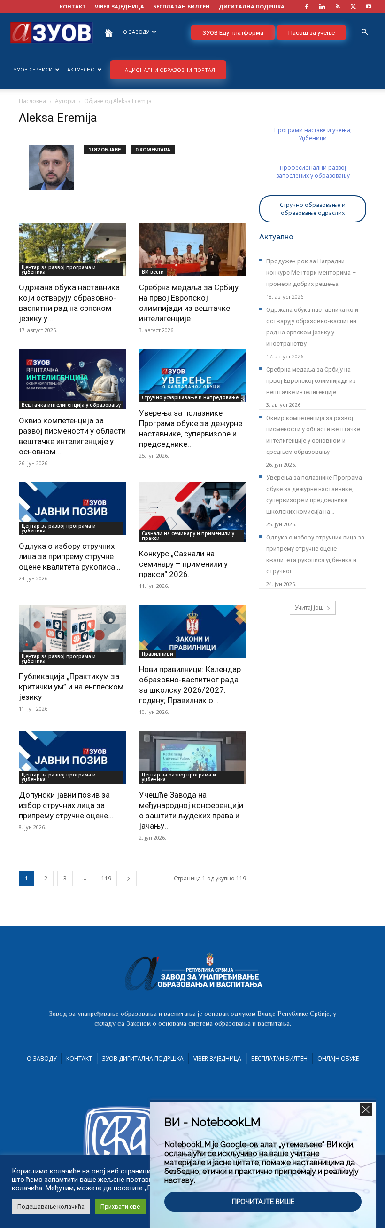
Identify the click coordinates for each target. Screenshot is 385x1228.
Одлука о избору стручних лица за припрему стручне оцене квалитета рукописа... (70, 556)
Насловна (32, 101)
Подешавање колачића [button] (51, 1206)
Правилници (157, 653)
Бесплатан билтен (279, 1058)
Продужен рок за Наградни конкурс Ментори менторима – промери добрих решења (311, 272)
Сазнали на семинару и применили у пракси (188, 535)
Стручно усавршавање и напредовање (190, 397)
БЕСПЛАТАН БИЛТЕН (181, 6)
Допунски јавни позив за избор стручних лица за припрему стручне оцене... (66, 805)
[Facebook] (307, 6)
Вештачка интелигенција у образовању (71, 405)
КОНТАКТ (73, 6)
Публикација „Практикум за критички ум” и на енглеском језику (71, 687)
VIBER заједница (119, 6)
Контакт (79, 1058)
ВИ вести (153, 272)
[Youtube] (369, 6)
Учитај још (309, 607)
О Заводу (41, 1058)
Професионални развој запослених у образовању (313, 172)
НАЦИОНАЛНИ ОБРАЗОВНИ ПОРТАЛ (168, 69)
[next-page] (129, 878)
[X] (353, 6)
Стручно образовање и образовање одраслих (313, 209)
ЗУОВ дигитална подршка (143, 1058)
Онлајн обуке (338, 1058)
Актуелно (81, 69)
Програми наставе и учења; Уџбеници (313, 134)
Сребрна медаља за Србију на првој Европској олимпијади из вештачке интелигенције (311, 381)
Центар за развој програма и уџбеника (59, 269)
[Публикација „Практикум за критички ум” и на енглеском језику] (72, 635)
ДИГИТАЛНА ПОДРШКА (252, 6)
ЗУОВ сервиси (33, 69)
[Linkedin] (322, 6)
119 (106, 878)
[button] (364, 32)
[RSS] (338, 6)
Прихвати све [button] (120, 1206)
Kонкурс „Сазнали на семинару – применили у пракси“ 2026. (183, 564)
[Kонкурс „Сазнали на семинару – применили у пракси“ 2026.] (192, 512)
